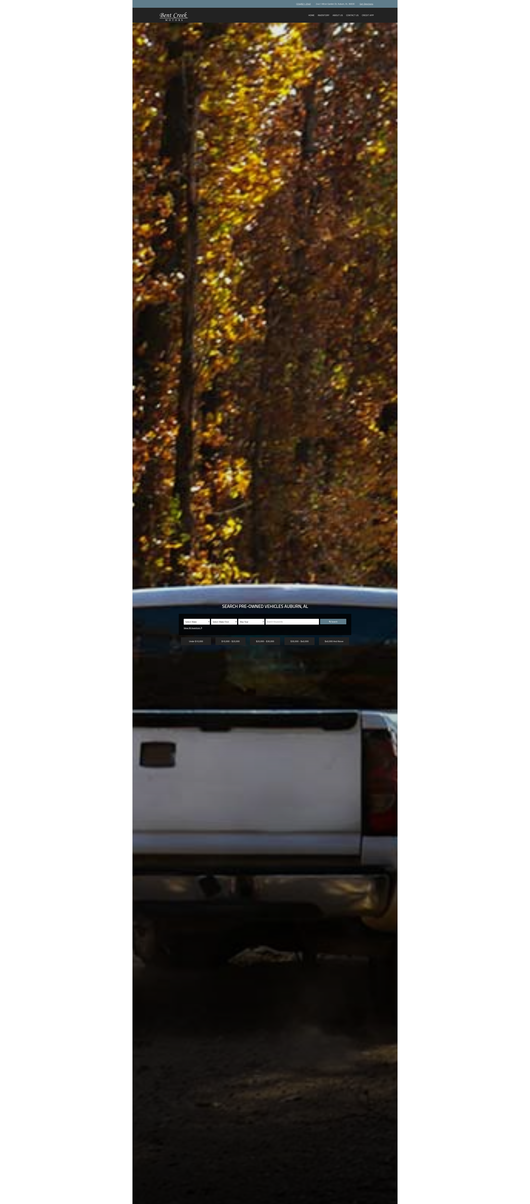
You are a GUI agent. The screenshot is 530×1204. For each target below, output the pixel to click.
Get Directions (366, 4)
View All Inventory (192, 628)
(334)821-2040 (303, 4)
